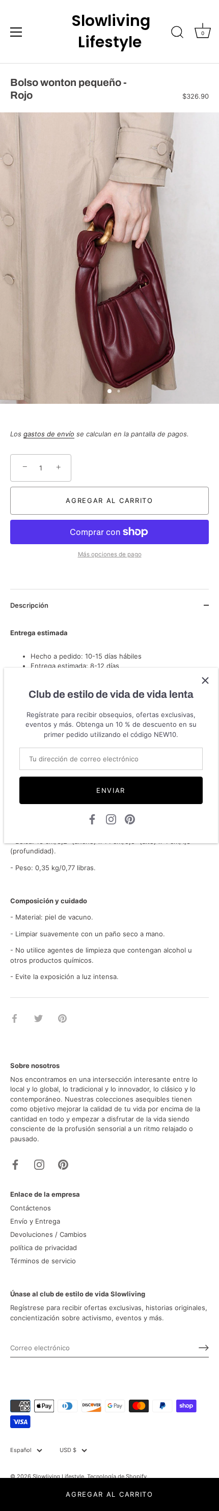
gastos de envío (48, 434)
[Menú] (16, 32)
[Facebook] (92, 819)
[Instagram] (111, 819)
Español (21, 1450)
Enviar (110, 790)
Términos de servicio (43, 1261)
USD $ (68, 1450)
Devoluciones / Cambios (48, 1234)
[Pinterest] (130, 819)
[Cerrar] (205, 680)
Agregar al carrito (109, 1494)
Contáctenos (30, 1208)
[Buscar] (177, 33)
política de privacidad (43, 1247)
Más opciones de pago (110, 554)
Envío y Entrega (35, 1221)
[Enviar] (204, 1348)
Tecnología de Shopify (117, 1476)
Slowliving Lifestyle (109, 31)
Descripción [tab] (29, 605)
